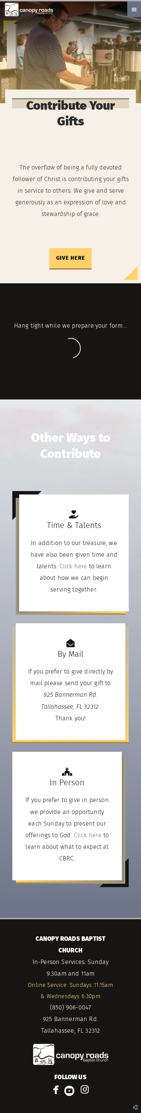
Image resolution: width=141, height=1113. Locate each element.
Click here (73, 567)
